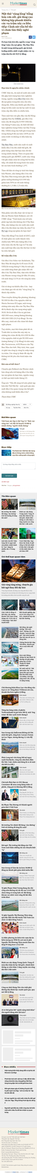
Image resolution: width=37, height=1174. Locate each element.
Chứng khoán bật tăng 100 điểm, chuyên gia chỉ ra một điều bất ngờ (27, 645)
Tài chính (22, 810)
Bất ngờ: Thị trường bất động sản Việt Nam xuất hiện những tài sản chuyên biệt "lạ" (18, 847)
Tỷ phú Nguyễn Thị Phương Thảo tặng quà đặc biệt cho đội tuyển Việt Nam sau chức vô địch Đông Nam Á (18, 917)
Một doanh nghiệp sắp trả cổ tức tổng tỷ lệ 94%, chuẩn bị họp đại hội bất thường (27, 615)
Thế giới (13, 10)
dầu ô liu (21, 99)
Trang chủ (5, 10)
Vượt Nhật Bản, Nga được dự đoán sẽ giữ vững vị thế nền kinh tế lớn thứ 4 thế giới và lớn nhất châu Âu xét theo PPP (26, 546)
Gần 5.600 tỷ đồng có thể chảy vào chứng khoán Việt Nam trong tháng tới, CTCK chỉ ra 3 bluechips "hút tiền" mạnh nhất (9, 617)
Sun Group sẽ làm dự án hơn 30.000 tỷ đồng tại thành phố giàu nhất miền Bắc (17, 869)
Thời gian (9, 485)
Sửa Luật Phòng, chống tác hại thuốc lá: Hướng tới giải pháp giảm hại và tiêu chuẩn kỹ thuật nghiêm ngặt (27, 660)
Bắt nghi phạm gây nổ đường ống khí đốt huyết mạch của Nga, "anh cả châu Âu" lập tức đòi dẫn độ (19, 1091)
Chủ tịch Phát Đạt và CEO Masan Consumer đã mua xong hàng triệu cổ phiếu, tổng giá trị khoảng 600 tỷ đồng (17, 784)
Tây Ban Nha (7, 144)
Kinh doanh (23, 695)
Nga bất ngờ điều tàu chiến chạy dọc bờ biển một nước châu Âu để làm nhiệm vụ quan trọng (20, 1110)
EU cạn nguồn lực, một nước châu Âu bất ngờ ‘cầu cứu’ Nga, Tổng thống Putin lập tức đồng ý (20, 1100)
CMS (15, 1172)
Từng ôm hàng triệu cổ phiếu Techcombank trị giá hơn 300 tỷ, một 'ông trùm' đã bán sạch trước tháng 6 (18, 712)
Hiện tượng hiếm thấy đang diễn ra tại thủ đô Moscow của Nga (20, 1072)
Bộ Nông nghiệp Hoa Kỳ (13, 404)
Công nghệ (23, 1015)
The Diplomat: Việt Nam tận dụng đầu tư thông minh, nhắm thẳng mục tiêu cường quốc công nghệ (23, 453)
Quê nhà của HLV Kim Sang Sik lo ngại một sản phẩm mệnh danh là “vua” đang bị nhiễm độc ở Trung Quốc (9, 546)
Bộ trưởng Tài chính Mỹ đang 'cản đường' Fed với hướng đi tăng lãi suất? (9, 515)
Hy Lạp (5, 231)
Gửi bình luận (9, 476)
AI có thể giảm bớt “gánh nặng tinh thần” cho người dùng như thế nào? (18, 1011)
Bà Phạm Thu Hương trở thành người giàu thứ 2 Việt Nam (17, 806)
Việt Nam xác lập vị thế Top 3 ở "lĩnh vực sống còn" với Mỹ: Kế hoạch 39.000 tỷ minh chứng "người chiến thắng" (18, 423)
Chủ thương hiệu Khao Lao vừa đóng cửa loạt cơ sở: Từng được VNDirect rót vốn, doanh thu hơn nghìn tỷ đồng (18, 689)
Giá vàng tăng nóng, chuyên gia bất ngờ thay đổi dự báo (17, 586)
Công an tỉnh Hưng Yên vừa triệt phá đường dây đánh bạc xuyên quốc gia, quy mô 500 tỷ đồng (18, 989)
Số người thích (16, 485)
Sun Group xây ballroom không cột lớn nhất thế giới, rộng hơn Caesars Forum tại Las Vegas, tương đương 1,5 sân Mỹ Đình (17, 736)
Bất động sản (23, 853)
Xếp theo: (4, 485)
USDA (17, 119)
